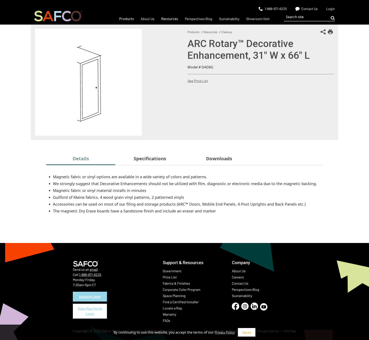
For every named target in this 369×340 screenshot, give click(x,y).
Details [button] (81, 158)
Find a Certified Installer (181, 302)
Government (172, 271)
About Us (239, 271)
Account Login (90, 296)
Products (193, 32)
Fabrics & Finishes (176, 283)
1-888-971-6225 (90, 274)
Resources (210, 32)
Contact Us (240, 283)
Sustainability (242, 296)
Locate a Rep (172, 308)
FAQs (166, 320)
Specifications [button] (150, 158)
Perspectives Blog (245, 289)
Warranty (169, 314)
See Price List (197, 81)
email (94, 269)
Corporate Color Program (181, 289)
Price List (170, 277)
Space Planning (174, 296)
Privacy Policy (225, 332)
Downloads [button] (219, 158)
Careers (238, 277)
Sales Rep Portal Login (90, 311)
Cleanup (226, 32)
